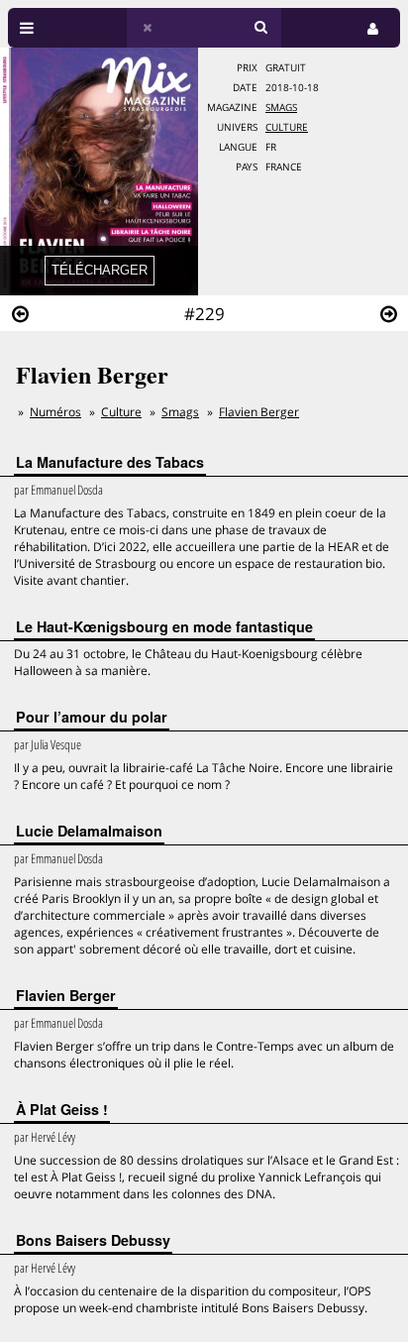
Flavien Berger (259, 411)
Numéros (55, 411)
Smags (281, 107)
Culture (286, 127)
